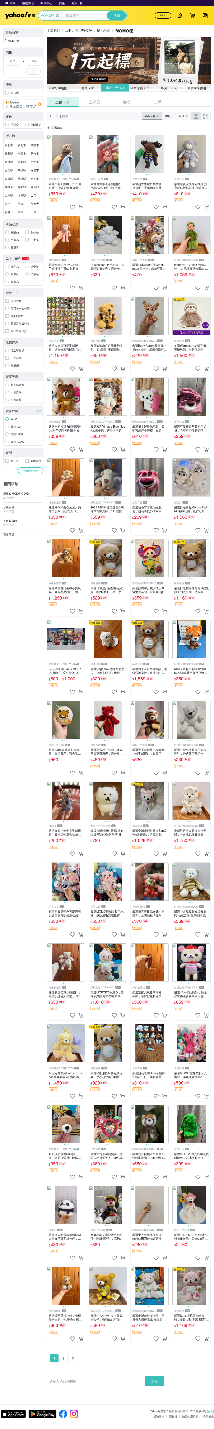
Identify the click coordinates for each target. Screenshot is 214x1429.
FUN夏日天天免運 (170, 88)
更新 (210, 1411)
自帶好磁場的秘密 (61, 88)
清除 (38, 411)
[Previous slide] (49, 154)
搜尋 (154, 1381)
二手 (158, 101)
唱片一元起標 (115, 88)
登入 (163, 15)
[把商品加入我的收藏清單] (72, 207)
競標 (126, 101)
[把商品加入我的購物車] (80, 207)
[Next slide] (82, 154)
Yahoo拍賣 (20, 15)
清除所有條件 (31, 471)
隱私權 (173, 1416)
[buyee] (23, 104)
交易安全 (208, 1416)
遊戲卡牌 (87, 88)
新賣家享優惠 (196, 88)
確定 (33, 71)
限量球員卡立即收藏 (143, 87)
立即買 (94, 101)
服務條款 (158, 1416)
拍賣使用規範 (190, 1416)
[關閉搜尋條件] (57, 15)
